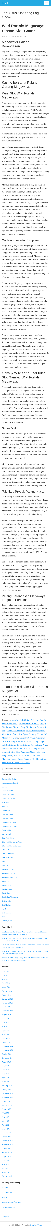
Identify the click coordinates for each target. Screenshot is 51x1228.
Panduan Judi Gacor (9, 822)
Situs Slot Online (8, 853)
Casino (4, 787)
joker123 (5, 806)
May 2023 (5, 1121)
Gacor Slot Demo (8, 794)
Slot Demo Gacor (8, 869)
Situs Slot (5, 850)
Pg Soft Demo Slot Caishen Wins (32, 744)
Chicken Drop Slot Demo (24, 727)
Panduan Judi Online (9, 826)
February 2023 (7, 1133)
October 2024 (6, 1054)
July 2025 (5, 1018)
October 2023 (6, 1101)
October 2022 (6, 1148)
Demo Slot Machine (16, 730)
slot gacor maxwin (8, 1207)
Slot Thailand (6, 905)
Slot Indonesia (7, 889)
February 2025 (7, 1038)
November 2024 (7, 1050)
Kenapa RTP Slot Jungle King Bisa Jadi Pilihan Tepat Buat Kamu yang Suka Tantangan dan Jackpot (25, 959)
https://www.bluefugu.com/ (11, 1202)
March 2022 (6, 1172)
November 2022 (7, 1144)
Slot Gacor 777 (7, 885)
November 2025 (7, 1003)
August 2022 (6, 1156)
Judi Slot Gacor (7, 814)
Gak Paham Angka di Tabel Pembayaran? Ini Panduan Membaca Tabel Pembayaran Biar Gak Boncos (24, 933)
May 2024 (5, 1074)
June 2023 (5, 1117)
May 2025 (5, 1026)
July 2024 (5, 1066)
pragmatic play (7, 834)
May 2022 (5, 1164)
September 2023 (7, 1105)
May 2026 (5, 979)
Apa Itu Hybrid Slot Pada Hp (25, 720)
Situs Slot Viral (7, 857)
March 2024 (6, 1081)
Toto (3, 917)
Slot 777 (5, 865)
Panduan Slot (6, 830)
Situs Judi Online (8, 838)
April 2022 (6, 1168)
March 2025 (6, 1034)
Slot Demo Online (8, 873)
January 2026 (6, 995)
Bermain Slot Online (9, 779)
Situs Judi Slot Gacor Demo (12, 842)
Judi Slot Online (7, 818)
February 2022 (7, 1176)
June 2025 (5, 1022)
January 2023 (6, 1137)
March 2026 (6, 987)
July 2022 (5, 1160)
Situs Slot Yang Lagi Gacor (23, 751)
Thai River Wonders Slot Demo (16, 762)
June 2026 (5, 975)
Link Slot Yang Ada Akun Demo (16, 741)
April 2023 (6, 1125)
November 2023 (7, 1097)
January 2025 (6, 1042)
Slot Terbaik (6, 901)
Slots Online (6, 913)
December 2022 (7, 1140)
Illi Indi (5, 3)
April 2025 (6, 1030)
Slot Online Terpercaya (10, 897)
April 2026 (6, 983)
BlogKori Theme (36, 1225)
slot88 (4, 909)
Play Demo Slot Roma (12, 748)
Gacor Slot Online (8, 798)
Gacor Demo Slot (8, 791)
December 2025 (7, 999)
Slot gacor (5, 1216)
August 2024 (6, 1062)
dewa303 (5, 1197)
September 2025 (7, 1011)
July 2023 (5, 1113)
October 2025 (6, 1007)
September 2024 (7, 1058)
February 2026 (7, 991)
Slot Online (6, 893)
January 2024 (6, 1089)
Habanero (5, 802)
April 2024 (6, 1077)
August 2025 (6, 1014)
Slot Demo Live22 (22, 755)
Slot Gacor (5, 881)
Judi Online (6, 810)
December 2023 (7, 1093)
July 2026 (5, 971)
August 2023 (6, 1109)
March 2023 (6, 1129)
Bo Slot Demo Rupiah (29, 723)
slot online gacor (8, 1192)
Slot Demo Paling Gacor (10, 877)
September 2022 (7, 1152)
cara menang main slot (10, 783)
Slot (3, 861)
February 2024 (7, 1085)
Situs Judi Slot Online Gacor (12, 846)
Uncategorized (7, 920)
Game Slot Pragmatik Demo (32, 737)
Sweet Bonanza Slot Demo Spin (32, 758)
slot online (5, 1187)
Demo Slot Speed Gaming (24, 734)
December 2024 (7, 1046)
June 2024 (5, 1070)
